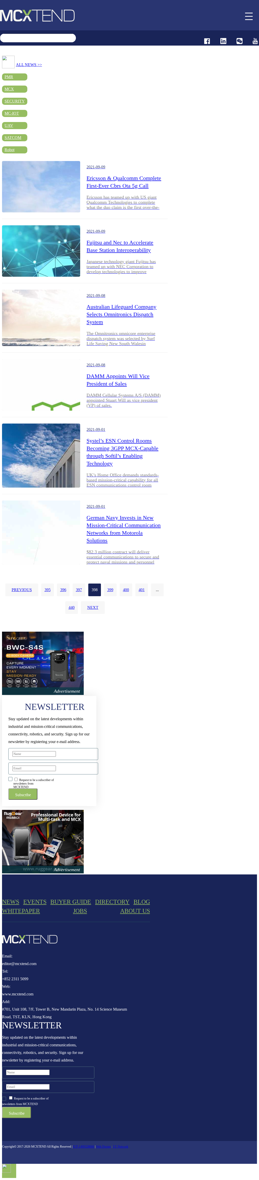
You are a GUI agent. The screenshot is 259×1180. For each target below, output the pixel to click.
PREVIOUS (22, 590)
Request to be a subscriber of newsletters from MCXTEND (33, 783)
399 (110, 590)
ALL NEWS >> (29, 65)
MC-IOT (12, 113)
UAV (9, 125)
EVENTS (35, 901)
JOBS (80, 911)
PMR (9, 77)
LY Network (120, 1146)
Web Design (103, 1146)
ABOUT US (135, 911)
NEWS (10, 901)
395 (48, 590)
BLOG (142, 901)
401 (142, 590)
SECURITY (15, 101)
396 (63, 590)
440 (72, 607)
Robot (9, 150)
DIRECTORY (112, 901)
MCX (9, 89)
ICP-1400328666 (83, 1146)
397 (79, 590)
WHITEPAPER (21, 911)
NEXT (92, 607)
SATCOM (13, 137)
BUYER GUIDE (70, 901)
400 (126, 590)
